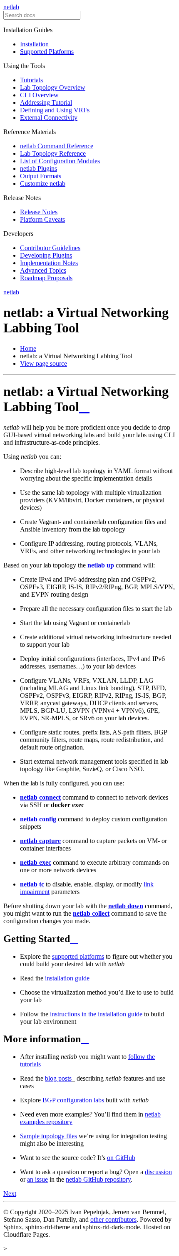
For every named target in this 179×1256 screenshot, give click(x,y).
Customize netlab (42, 183)
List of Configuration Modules (60, 161)
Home (28, 348)
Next (9, 1193)
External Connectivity (48, 117)
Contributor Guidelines (50, 247)
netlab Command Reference (56, 145)
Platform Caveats (42, 219)
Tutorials (31, 80)
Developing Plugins (46, 255)
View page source (43, 363)
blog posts (58, 1078)
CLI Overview (39, 95)
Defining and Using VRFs (55, 110)
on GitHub (121, 1157)
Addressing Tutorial (46, 102)
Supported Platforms (47, 51)
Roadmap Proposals (46, 277)
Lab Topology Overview (52, 87)
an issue (37, 1179)
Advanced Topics (43, 270)
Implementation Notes (49, 262)
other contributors (113, 1219)
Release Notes (38, 211)
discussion (158, 1171)
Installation (34, 44)
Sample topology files (48, 1136)
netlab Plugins (38, 168)
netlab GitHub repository (98, 1179)
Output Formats (40, 176)
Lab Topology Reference (53, 153)
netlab (11, 6)
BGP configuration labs (73, 1100)
